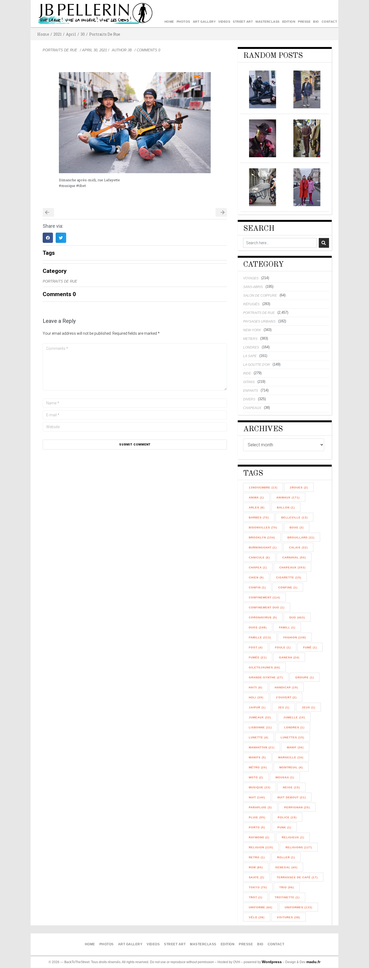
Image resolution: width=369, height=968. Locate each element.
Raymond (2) (259, 837)
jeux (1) (308, 707)
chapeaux (252, 408)
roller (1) (286, 857)
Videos (224, 21)
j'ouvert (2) (286, 697)
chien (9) (256, 577)
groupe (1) (304, 677)
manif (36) (295, 747)
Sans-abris (253, 287)
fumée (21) (258, 657)
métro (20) (258, 767)
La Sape (250, 356)
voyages (251, 278)
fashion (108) (294, 637)
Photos (183, 21)
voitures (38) (288, 917)
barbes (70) (259, 517)
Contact (329, 21)
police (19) (287, 817)
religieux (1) (293, 837)
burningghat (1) (263, 547)
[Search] (324, 243)
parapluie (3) (260, 807)
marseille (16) (290, 757)
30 (82, 34)
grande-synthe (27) (266, 677)
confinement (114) (264, 597)
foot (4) (256, 647)
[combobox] (280, 243)
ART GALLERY (204, 21)
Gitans (249, 382)
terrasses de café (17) (297, 877)
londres (251, 347)
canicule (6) (259, 557)
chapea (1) (258, 567)
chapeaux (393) (292, 567)
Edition (289, 21)
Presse (304, 21)
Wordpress (272, 962)
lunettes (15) (292, 737)
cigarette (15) (288, 577)
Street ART (243, 21)
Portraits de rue (104, 34)
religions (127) (299, 847)
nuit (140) (257, 797)
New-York (252, 330)
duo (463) (297, 617)
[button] (48, 238)
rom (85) (256, 867)
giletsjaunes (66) (264, 667)
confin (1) (257, 587)
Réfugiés (251, 304)
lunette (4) (258, 737)
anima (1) (256, 497)
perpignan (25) (297, 807)
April (71, 34)
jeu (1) (283, 707)
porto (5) (257, 827)
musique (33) (259, 787)
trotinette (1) (287, 897)
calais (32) (298, 547)
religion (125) (261, 847)
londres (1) (294, 727)
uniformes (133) (298, 907)
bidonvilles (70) (263, 527)
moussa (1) (285, 777)
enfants (250, 391)
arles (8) (256, 507)
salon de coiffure (260, 295)
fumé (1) (310, 647)
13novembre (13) (263, 487)
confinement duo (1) (266, 607)
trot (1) (255, 897)
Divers (249, 399)
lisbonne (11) (260, 727)
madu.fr (313, 962)
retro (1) (257, 857)
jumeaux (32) (260, 717)
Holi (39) (256, 697)
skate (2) (256, 877)
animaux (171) (288, 497)
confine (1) (287, 587)
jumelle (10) (294, 717)
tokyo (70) (258, 887)
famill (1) (287, 627)
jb (130, 50)
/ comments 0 (147, 50)
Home (169, 21)
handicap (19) (286, 687)
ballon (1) (286, 507)
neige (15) (291, 787)
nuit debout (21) (291, 797)
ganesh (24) (289, 657)
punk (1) (284, 827)
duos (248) (258, 627)
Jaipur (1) (257, 707)
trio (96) (286, 887)
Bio (316, 21)
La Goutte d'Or (256, 365)
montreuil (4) (291, 767)
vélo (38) (256, 917)
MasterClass (268, 21)
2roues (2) (299, 487)
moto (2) (256, 777)
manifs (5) (257, 757)
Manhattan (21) (261, 747)
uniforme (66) (260, 907)
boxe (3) (297, 527)
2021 (57, 34)
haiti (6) (255, 687)
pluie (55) (257, 817)
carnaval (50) (294, 557)
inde (247, 373)
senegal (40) (286, 867)
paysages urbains (259, 321)
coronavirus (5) (263, 617)
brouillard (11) (300, 537)
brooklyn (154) (262, 537)
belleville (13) (294, 517)
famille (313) (260, 637)
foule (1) (283, 647)
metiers (250, 339)
